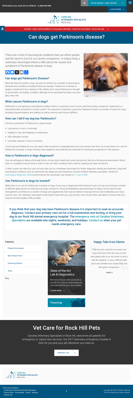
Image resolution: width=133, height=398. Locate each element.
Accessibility (19, 392)
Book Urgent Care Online (104, 3)
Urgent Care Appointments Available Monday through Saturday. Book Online (64, 29)
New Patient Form (15, 256)
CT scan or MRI (81, 175)
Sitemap (35, 392)
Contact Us (63, 353)
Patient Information (16, 248)
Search (28, 392)
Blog (7, 278)
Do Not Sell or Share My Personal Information (20, 390)
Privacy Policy (9, 392)
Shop (10, 271)
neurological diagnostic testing (19, 175)
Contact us (96, 220)
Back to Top (8, 395)
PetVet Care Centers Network (120, 392)
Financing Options (15, 263)
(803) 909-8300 (45, 6)
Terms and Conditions (10, 388)
